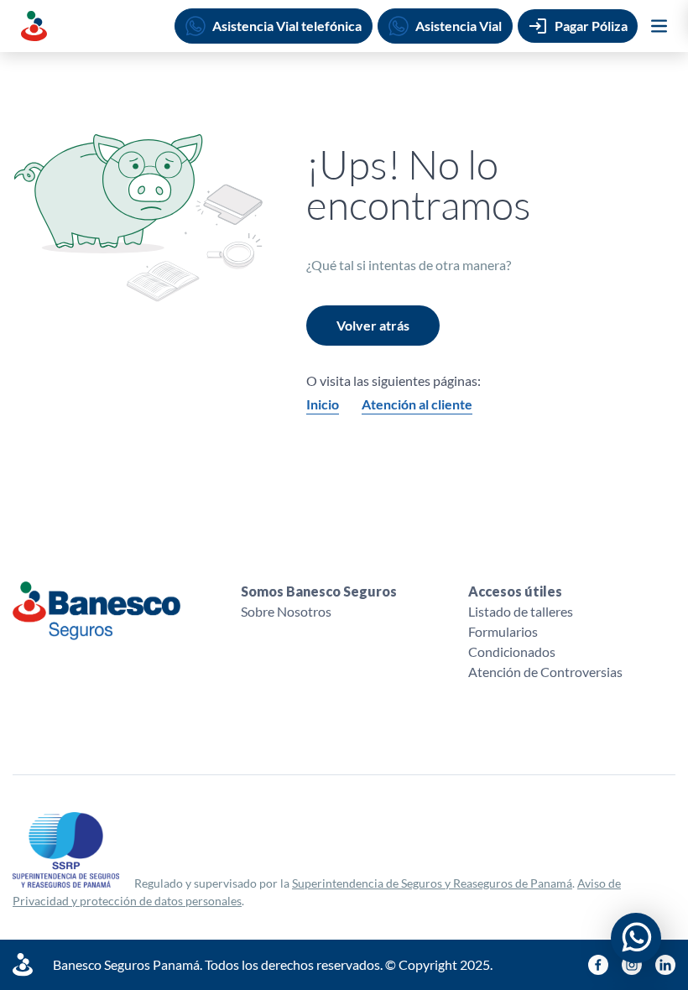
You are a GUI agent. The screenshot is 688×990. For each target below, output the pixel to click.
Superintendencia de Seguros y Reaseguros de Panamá (432, 883)
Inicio (322, 404)
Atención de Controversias (545, 672)
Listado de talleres (520, 611)
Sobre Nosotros (286, 611)
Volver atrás (372, 325)
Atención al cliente (417, 404)
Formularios (503, 631)
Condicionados (511, 651)
